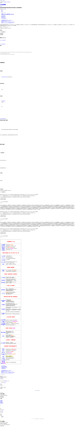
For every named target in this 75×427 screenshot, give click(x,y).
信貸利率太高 (1, 402)
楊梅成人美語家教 (3, 16)
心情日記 (5, 382)
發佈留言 (1, 388)
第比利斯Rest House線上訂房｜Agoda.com (5, 21)
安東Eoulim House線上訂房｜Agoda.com (7, 14)
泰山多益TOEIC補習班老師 (4, 366)
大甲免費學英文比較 (3, 368)
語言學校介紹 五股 (3, 17)
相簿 (1, 10)
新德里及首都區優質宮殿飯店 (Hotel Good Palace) (6, 370)
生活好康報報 (3, 4)
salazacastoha (1, 377)
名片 (1, 11)
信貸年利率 (1, 400)
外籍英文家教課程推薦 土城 (3, 118)
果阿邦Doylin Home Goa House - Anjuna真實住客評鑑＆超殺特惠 (7, 372)
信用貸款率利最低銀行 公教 (4, 367)
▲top (0, 383)
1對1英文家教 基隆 (3, 15)
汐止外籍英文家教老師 (3, 18)
